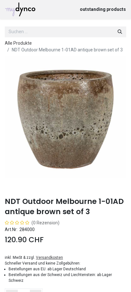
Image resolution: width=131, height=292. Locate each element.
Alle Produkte (18, 43)
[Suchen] (120, 31)
